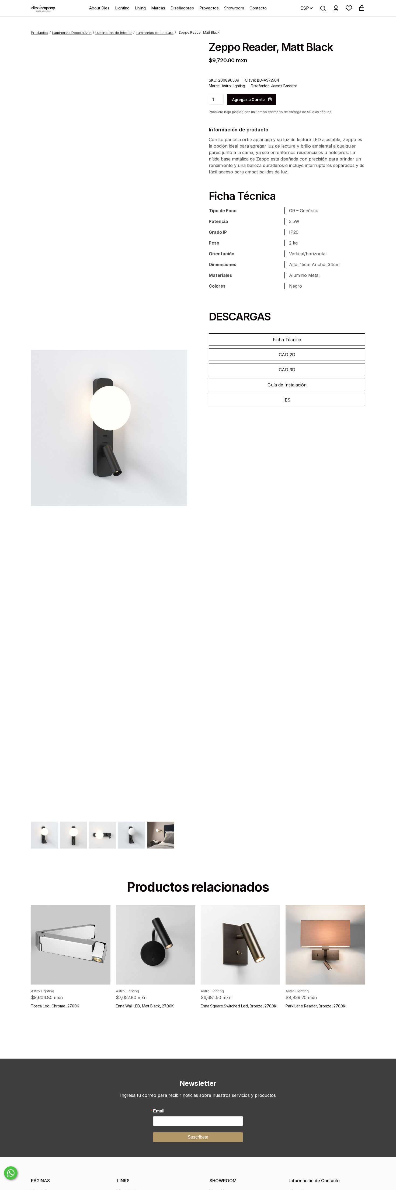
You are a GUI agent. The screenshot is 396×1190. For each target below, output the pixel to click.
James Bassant (284, 85)
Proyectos (209, 8)
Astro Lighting (233, 85)
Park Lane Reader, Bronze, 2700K (315, 1006)
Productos (39, 32)
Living (140, 8)
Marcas (158, 8)
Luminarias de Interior (113, 32)
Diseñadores (182, 8)
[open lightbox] (109, 428)
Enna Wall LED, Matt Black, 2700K (145, 1006)
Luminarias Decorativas (72, 32)
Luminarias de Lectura (154, 32)
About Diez (99, 8)
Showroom (234, 8)
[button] (349, 8)
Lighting (122, 8)
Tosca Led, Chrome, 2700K (55, 1006)
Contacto (258, 8)
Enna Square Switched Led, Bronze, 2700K (238, 1006)
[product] (70, 945)
